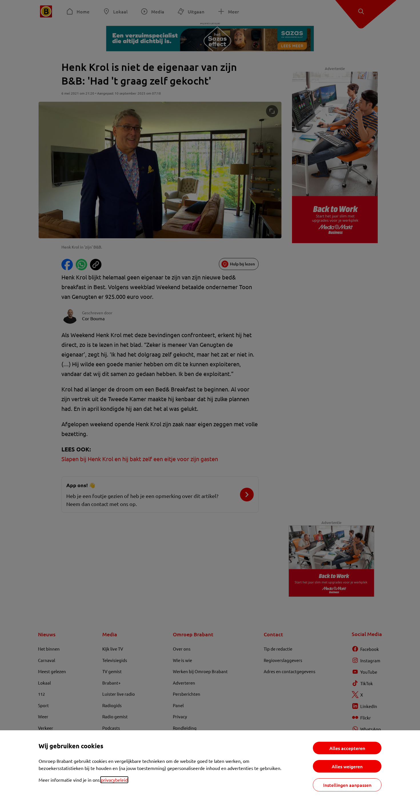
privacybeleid (114, 780)
